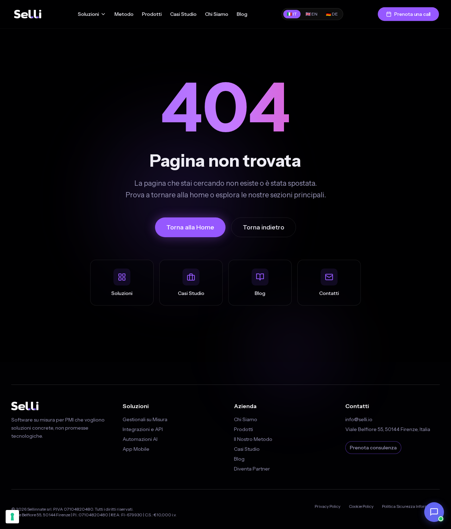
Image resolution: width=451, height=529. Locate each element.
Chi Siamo (216, 14)
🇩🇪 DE (332, 14)
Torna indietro (263, 227)
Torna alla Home (190, 227)
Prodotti (152, 14)
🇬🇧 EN (311, 14)
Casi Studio (183, 14)
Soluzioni (88, 14)
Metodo (124, 14)
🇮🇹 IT (292, 14)
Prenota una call (413, 14)
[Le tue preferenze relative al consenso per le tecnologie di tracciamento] (12, 516)
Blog (242, 14)
